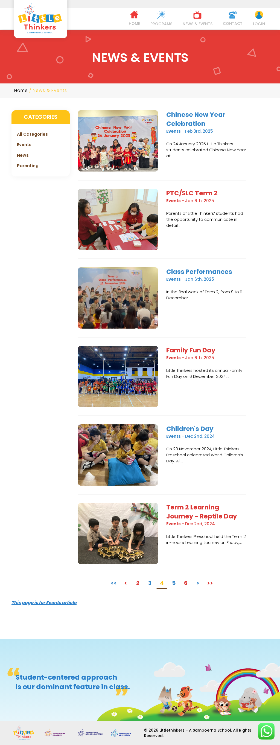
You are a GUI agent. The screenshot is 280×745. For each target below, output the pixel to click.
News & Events (50, 90)
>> (210, 583)
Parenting (28, 166)
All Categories (32, 134)
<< (114, 583)
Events (24, 144)
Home (21, 90)
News (23, 155)
